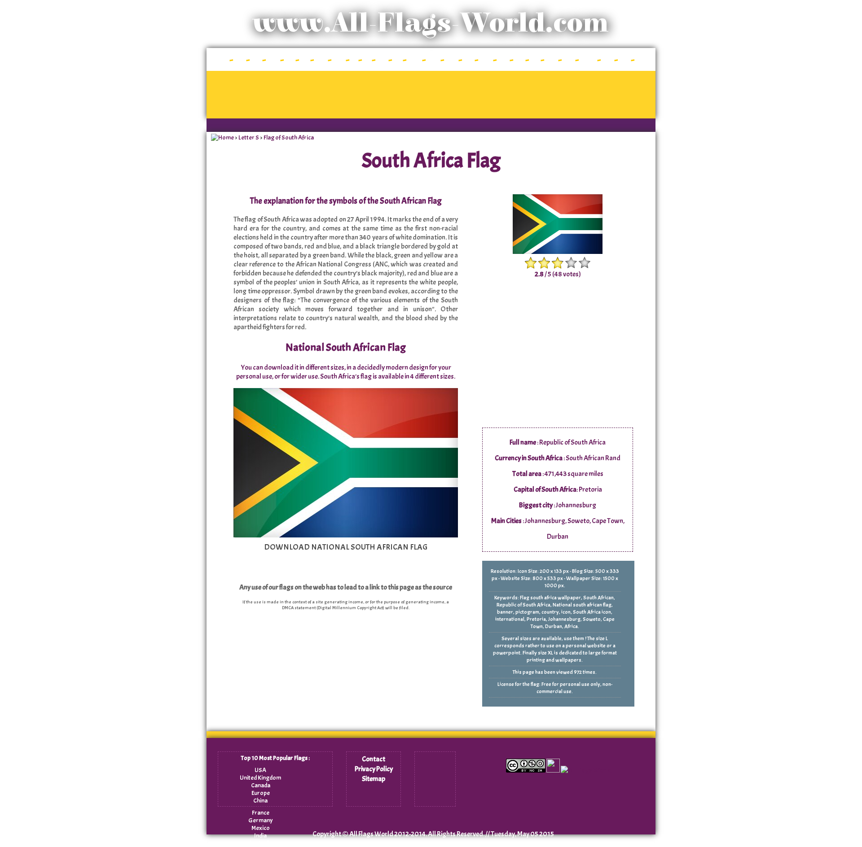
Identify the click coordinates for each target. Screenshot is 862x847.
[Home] (222, 137)
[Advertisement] (431, 94)
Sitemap (373, 778)
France (260, 812)
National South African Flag (346, 347)
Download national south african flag (345, 547)
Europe (260, 793)
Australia (261, 843)
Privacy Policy (374, 768)
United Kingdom (260, 778)
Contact (373, 759)
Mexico (260, 828)
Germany (260, 820)
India (260, 835)
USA (260, 770)
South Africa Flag (431, 161)
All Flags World (371, 834)
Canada (260, 785)
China (260, 800)
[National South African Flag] (345, 535)
